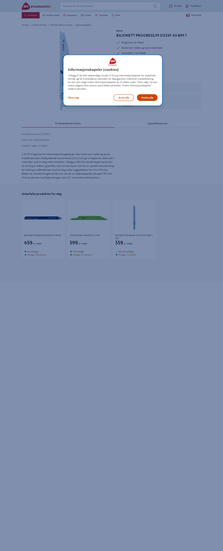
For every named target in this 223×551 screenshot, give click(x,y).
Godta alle (147, 97)
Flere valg (73, 97)
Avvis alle (123, 97)
